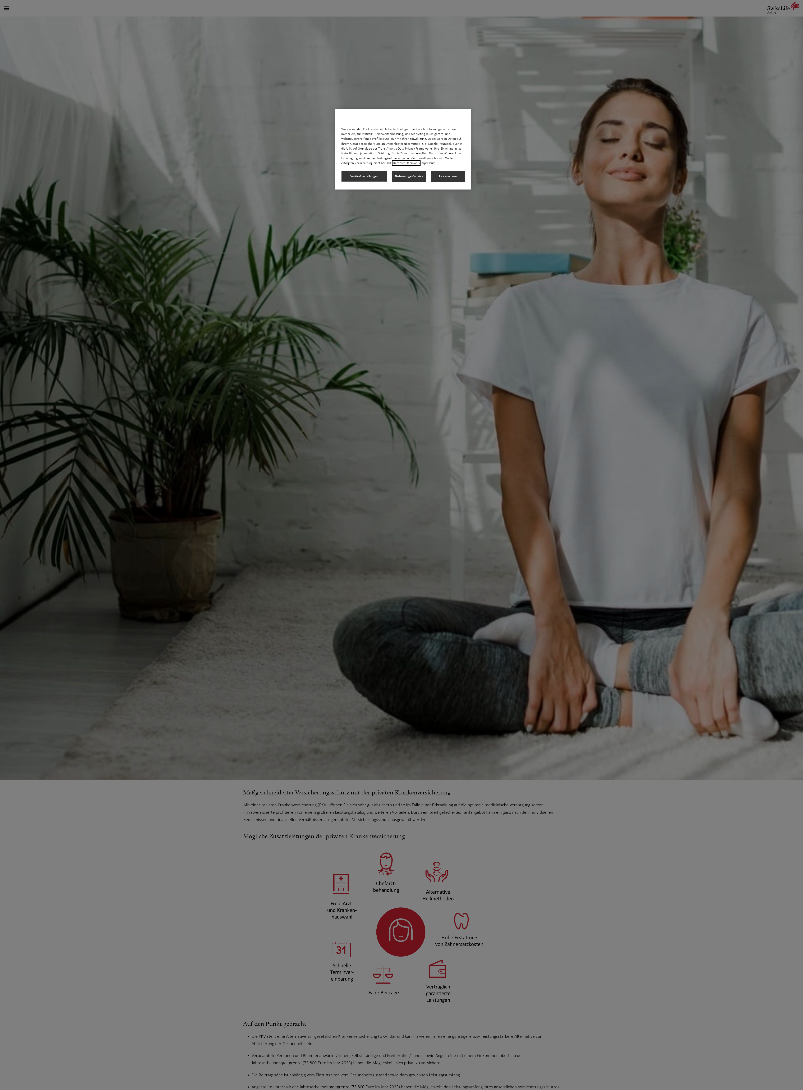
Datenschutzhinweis (406, 163)
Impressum (428, 163)
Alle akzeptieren (448, 176)
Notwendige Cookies (409, 176)
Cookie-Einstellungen (364, 176)
